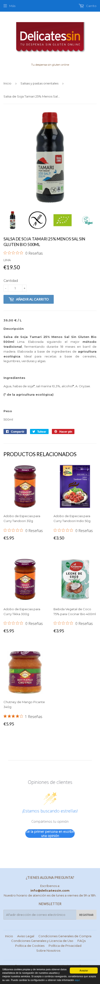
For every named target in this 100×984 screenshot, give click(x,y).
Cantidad (10, 281)
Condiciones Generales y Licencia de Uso (42, 941)
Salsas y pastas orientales (39, 83)
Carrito (91, 6)
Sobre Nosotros (48, 950)
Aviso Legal (25, 936)
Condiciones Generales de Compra (64, 936)
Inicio (7, 83)
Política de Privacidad (65, 945)
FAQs (81, 941)
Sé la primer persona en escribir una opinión (50, 833)
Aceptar (84, 970)
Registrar (86, 915)
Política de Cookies (29, 945)
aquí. (77, 980)
